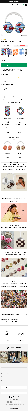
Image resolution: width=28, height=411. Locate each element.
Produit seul (7, 45)
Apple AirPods (12, 7)
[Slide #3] (24, 35)
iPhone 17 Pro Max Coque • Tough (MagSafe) (7, 121)
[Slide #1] (22, 35)
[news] (23, 5)
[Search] (5, 5)
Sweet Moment (7, 118)
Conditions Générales (8, 404)
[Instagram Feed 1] (14, 357)
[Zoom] (2, 35)
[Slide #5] (26, 35)
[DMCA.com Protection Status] (14, 408)
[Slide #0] (21, 35)
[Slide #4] (25, 35)
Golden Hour (7, 153)
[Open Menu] (2, 5)
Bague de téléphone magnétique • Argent (20, 121)
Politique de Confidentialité (18, 404)
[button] (4, 39)
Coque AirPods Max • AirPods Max (7, 156)
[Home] (14, 4)
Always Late (20, 153)
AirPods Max (18, 7)
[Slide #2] (23, 35)
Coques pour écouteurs (5, 7)
